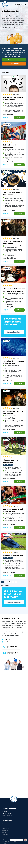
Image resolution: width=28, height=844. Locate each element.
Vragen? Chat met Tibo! (24, 839)
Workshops (5, 830)
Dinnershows (5, 828)
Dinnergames (5, 826)
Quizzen (4, 832)
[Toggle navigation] (25, 4)
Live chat (7, 639)
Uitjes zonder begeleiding (9, 841)
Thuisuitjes (5, 834)
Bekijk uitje (6, 117)
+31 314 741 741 (15, 63)
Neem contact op (15, 59)
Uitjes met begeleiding (8, 839)
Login (18, 4)
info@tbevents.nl (9, 641)
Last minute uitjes (7, 836)
